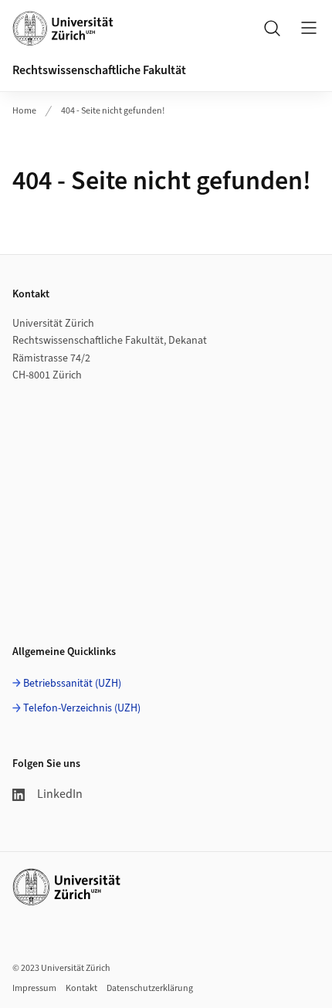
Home (24, 110)
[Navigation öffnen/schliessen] (308, 27)
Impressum (34, 988)
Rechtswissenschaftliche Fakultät (99, 70)
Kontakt (81, 988)
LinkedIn (60, 794)
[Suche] (271, 27)
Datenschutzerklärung (150, 988)
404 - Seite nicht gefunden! (112, 110)
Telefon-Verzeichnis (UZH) (82, 708)
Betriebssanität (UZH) (72, 683)
